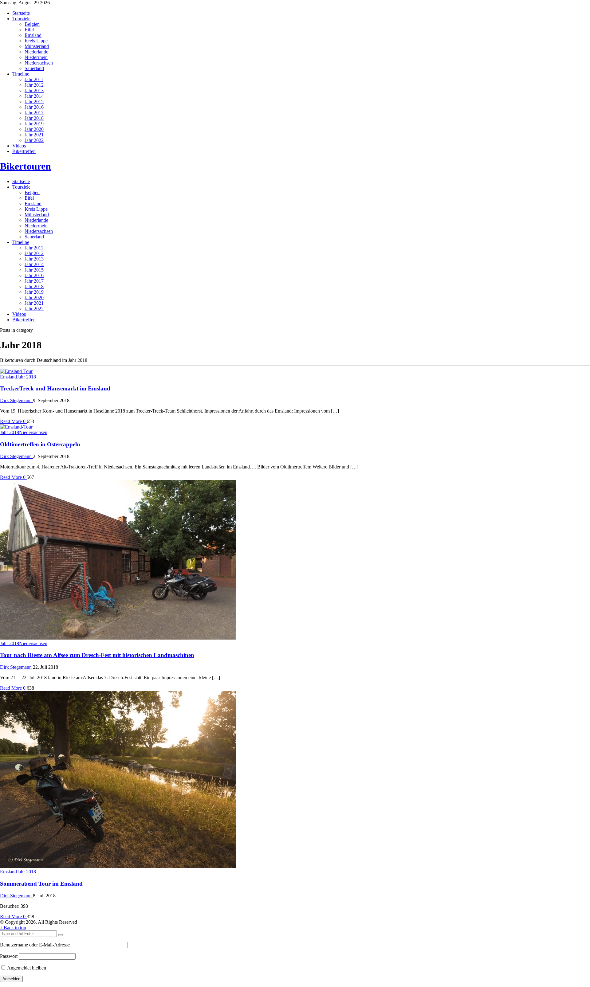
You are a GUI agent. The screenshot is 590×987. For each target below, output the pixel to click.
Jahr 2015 (34, 101)
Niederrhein (36, 57)
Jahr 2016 (34, 107)
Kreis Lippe (36, 40)
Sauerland (34, 68)
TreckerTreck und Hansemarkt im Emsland (55, 388)
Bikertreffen (24, 151)
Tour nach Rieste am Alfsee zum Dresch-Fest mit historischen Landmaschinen (97, 655)
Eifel (29, 29)
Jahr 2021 (34, 134)
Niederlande (36, 51)
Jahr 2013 (34, 90)
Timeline (20, 73)
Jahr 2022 (34, 140)
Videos (19, 145)
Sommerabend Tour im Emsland (41, 883)
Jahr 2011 (34, 79)
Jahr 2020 (34, 129)
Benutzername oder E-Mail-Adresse (35, 944)
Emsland (33, 35)
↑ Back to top (13, 927)
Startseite (21, 13)
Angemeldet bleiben (26, 967)
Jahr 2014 (34, 96)
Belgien (32, 24)
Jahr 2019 (34, 123)
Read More (11, 421)
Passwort (9, 956)
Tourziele (21, 18)
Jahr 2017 (34, 112)
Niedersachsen (39, 62)
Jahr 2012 (34, 85)
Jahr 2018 (34, 118)
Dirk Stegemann (16, 400)
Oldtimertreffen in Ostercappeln (40, 444)
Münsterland (37, 46)
